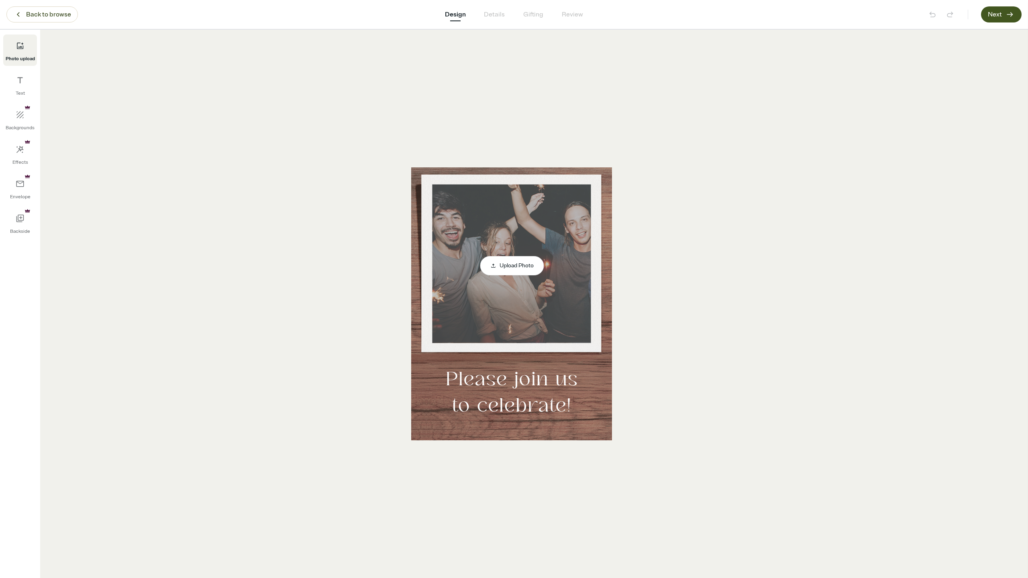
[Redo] (950, 14)
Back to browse (48, 14)
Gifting (533, 14)
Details (494, 14)
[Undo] (932, 14)
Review (572, 14)
